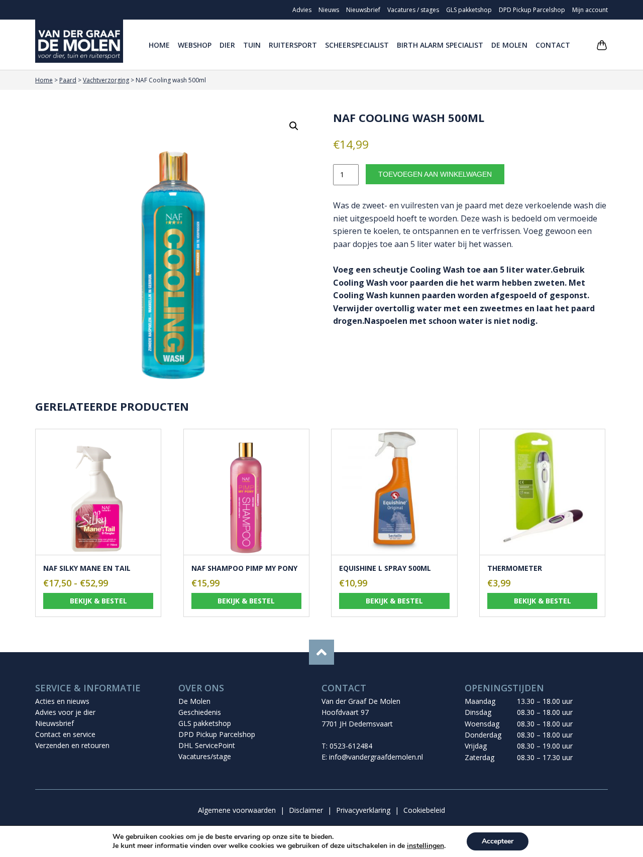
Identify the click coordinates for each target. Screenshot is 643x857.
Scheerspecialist (357, 45)
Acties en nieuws (62, 701)
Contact (552, 45)
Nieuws (328, 10)
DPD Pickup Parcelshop (532, 10)
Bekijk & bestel (98, 600)
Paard (67, 80)
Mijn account (590, 10)
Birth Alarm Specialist (440, 45)
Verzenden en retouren (72, 745)
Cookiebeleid (424, 810)
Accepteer (497, 841)
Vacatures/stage (204, 756)
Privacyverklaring (363, 810)
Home (159, 45)
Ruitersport (293, 45)
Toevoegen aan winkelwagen (435, 174)
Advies (301, 10)
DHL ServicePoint (206, 745)
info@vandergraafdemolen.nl (376, 757)
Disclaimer (306, 810)
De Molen (509, 45)
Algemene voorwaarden (237, 810)
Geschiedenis (199, 712)
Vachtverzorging (106, 80)
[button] (294, 126)
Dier (227, 45)
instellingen (425, 845)
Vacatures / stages (413, 10)
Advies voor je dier (65, 712)
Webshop (194, 45)
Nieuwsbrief (363, 10)
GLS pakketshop (469, 10)
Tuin (252, 45)
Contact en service (65, 734)
